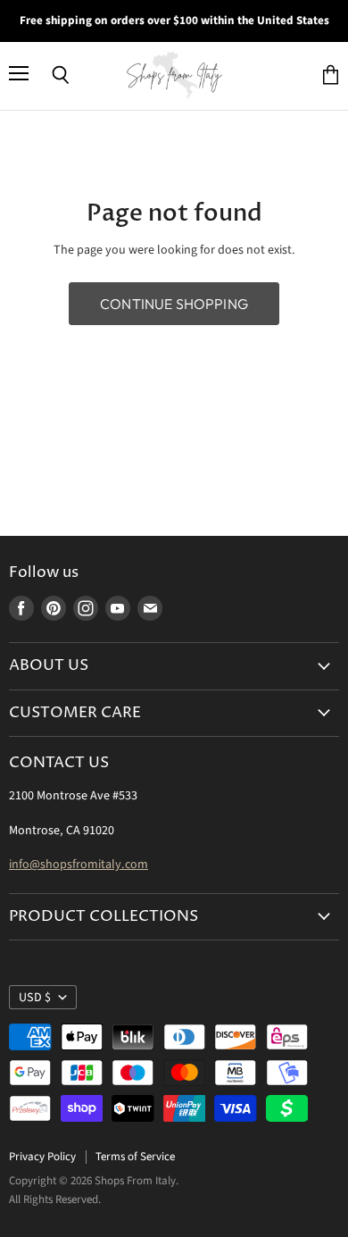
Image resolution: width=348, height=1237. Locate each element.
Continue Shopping (174, 304)
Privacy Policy (42, 1157)
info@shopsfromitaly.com (78, 864)
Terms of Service (135, 1157)
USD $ (35, 998)
